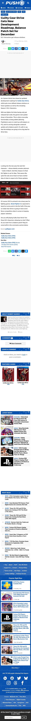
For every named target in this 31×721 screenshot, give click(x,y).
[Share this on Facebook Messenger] (26, 48)
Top (5, 565)
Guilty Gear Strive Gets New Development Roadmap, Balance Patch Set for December (13, 26)
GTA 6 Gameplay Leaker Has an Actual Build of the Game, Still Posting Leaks (16, 497)
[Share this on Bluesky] (12, 48)
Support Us (7, 568)
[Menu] (3, 3)
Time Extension (10, 699)
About (10, 565)
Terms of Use (8, 571)
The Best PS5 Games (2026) (9, 244)
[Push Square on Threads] (15, 683)
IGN (14, 702)
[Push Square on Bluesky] (26, 678)
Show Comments (16, 343)
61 (11, 454)
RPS (24, 705)
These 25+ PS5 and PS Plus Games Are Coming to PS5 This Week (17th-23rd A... (16, 510)
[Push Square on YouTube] (12, 678)
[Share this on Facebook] (16, 48)
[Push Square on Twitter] (19, 678)
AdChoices (26, 690)
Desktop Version (21, 573)
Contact (14, 568)
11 (11, 444)
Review (10, 242)
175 (11, 434)
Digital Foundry (21, 699)
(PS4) (8, 236)
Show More (15, 668)
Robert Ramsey (6, 44)
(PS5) (8, 238)
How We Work (23, 565)
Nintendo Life (14, 696)
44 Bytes (18, 690)
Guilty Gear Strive (23, 101)
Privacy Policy (23, 568)
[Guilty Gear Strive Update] (15, 87)
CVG (20, 705)
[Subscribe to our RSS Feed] (5, 678)
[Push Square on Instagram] (9, 683)
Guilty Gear (4, 14)
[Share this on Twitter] (19, 48)
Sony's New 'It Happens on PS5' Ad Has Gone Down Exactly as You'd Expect (16, 536)
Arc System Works (11, 11)
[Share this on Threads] (22, 48)
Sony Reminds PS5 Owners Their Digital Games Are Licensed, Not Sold (17, 503)
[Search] (28, 3)
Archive (24, 571)
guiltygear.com (9, 229)
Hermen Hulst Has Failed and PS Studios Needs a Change (16, 523)
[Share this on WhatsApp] (9, 48)
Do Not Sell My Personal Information (15, 692)
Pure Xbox (23, 696)
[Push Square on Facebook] (22, 683)
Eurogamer (21, 702)
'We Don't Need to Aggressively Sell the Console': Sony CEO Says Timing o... (17, 556)
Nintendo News (7, 702)
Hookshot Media (13, 688)
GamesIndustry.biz (11, 705)
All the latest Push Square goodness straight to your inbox (15, 713)
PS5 (19, 11)
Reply (20, 332)
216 (11, 465)
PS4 (24, 11)
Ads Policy (17, 571)
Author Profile (12, 332)
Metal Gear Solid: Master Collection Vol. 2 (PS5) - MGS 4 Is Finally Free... (17, 549)
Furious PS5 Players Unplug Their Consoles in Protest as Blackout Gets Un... (16, 529)
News (3, 11)
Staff (15, 565)
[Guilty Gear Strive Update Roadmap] (15, 189)
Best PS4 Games (6, 246)
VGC (27, 702)
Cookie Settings (9, 573)
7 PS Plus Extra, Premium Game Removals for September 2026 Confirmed (16, 543)
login (24, 355)
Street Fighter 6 (16, 204)
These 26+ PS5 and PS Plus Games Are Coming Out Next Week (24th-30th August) (15, 516)
